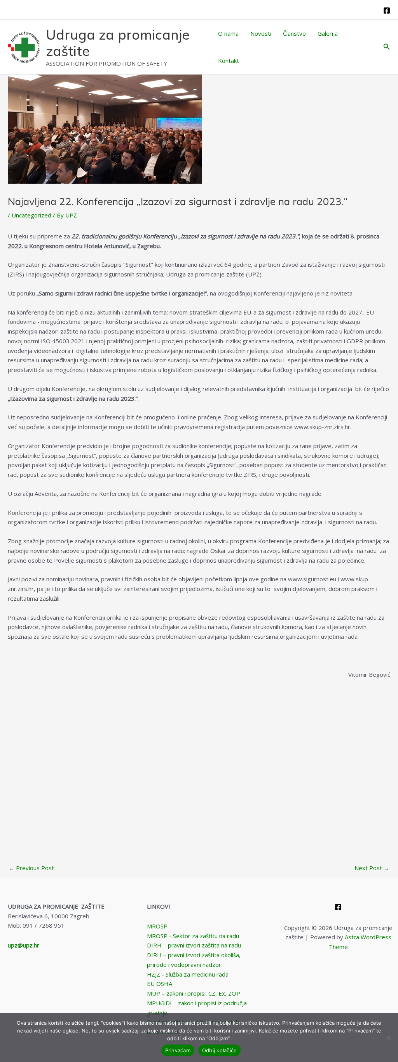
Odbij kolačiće (219, 1050)
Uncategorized (31, 215)
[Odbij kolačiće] (388, 1037)
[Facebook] (386, 10)
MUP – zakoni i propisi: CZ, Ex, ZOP (193, 993)
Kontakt (228, 60)
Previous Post (31, 868)
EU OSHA (159, 983)
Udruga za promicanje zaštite (118, 42)
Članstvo (294, 33)
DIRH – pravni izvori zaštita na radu (194, 945)
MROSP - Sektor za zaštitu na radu (193, 936)
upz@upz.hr (23, 945)
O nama (228, 33)
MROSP (157, 926)
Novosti (260, 33)
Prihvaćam (177, 1050)
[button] (386, 47)
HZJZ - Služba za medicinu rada (188, 974)
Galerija (328, 33)
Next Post (371, 868)
